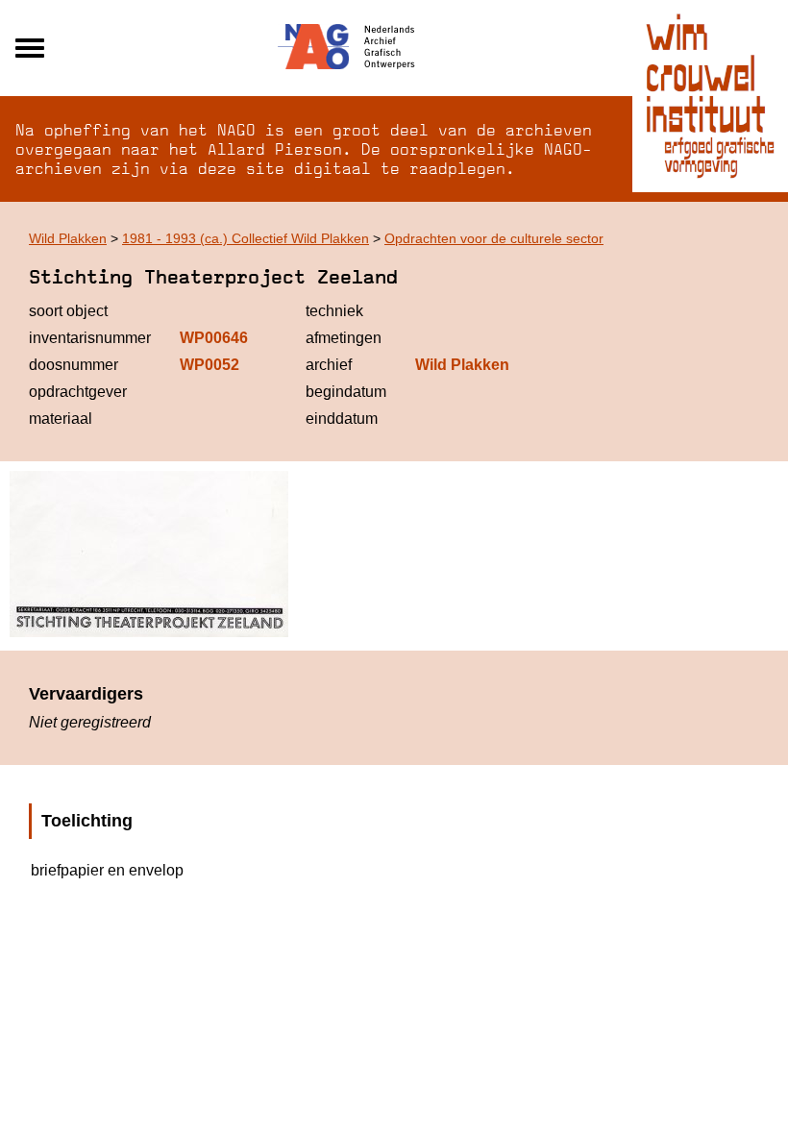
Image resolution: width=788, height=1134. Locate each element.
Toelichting (87, 820)
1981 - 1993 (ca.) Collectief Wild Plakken (245, 238)
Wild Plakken (68, 238)
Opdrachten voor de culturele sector (493, 238)
